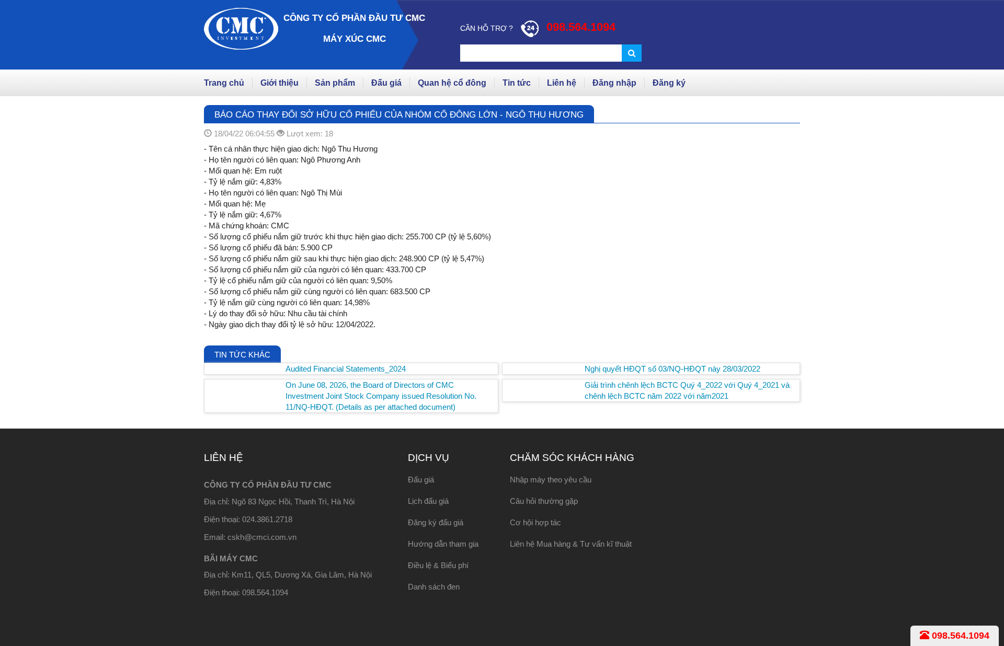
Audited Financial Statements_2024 (346, 368)
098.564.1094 (959, 635)
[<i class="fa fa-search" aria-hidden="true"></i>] (632, 53)
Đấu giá (386, 82)
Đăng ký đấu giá (435, 522)
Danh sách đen (434, 586)
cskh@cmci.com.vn (261, 537)
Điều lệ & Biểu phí (438, 565)
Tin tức (517, 82)
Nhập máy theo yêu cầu (550, 479)
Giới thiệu (279, 82)
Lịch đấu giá (428, 501)
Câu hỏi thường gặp (544, 501)
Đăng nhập (614, 82)
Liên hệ (561, 82)
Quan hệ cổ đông (452, 82)
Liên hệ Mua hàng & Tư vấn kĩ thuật (571, 543)
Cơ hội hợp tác (535, 522)
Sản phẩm (335, 82)
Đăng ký (669, 82)
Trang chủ (224, 82)
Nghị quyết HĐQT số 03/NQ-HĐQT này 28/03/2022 (672, 368)
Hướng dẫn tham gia (443, 543)
